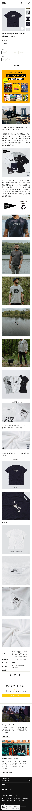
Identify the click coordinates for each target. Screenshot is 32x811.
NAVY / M (14, 52)
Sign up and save (9, 795)
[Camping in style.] (16, 714)
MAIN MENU (6, 789)
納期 (3, 56)
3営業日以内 (6, 59)
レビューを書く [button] (16, 695)
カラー (3, 49)
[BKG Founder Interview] (16, 748)
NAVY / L (23, 52)
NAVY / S (5, 52)
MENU (4, 785)
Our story (5, 736)
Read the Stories (7, 772)
